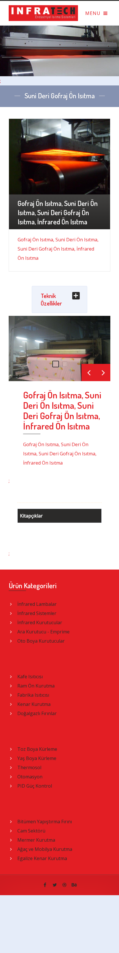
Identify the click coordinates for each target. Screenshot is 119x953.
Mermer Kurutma (36, 840)
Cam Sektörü (31, 831)
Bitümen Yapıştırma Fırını (44, 821)
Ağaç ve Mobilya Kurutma (44, 849)
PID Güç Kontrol (34, 786)
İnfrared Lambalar (37, 604)
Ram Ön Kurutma (36, 686)
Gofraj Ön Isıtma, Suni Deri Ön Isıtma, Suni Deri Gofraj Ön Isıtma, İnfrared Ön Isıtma (62, 410)
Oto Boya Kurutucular (41, 641)
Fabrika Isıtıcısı (33, 695)
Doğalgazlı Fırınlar (37, 713)
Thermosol (29, 767)
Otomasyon (29, 777)
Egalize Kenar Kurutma (42, 858)
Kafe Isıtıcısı (30, 676)
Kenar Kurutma (34, 704)
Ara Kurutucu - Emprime (43, 632)
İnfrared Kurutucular (39, 622)
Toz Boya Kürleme (37, 749)
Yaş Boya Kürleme (36, 758)
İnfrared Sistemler (36, 613)
